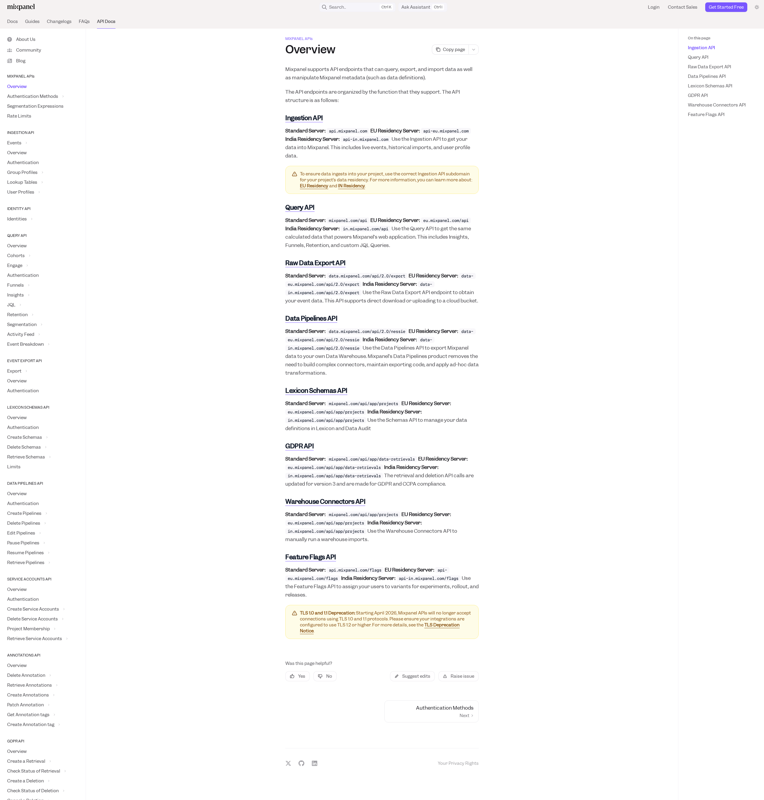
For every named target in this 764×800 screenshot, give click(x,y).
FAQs (84, 21)
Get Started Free (726, 7)
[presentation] (43, 414)
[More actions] (474, 49)
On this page (699, 38)
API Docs (106, 21)
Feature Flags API (706, 115)
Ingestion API (701, 48)
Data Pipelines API (707, 76)
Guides (32, 21)
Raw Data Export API (709, 67)
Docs (12, 21)
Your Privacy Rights (458, 763)
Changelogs (59, 21)
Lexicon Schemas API (710, 86)
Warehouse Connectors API (717, 105)
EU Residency (314, 186)
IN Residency (351, 186)
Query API (698, 57)
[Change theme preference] (757, 7)
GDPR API (698, 95)
